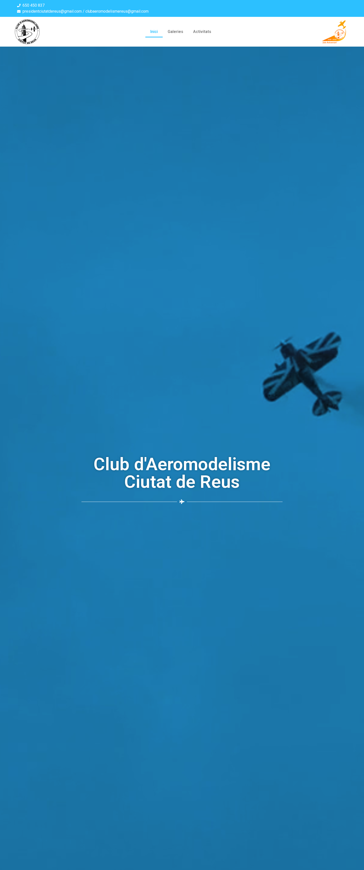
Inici (154, 31)
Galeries (175, 31)
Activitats (202, 31)
